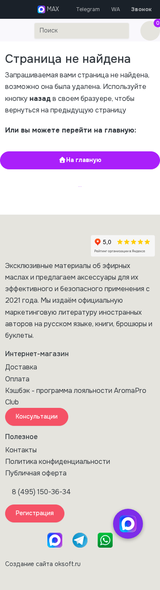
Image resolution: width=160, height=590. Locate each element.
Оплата (17, 379)
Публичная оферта (36, 473)
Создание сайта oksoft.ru (43, 564)
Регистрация (35, 513)
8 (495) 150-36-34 (41, 491)
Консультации (37, 416)
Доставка (21, 367)
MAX (52, 9)
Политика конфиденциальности (57, 461)
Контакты (21, 449)
